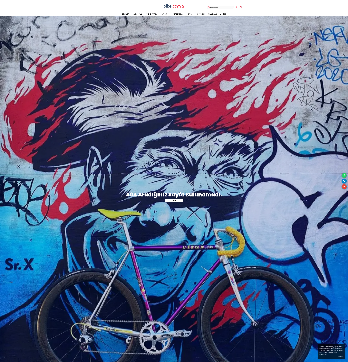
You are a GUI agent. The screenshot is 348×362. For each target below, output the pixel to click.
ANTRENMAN (178, 14)
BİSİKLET (125, 14)
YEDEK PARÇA (152, 14)
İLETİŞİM (222, 14)
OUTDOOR (201, 14)
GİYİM (190, 14)
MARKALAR (212, 14)
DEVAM (174, 201)
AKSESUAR (137, 14)
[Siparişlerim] (237, 7)
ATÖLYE (165, 14)
